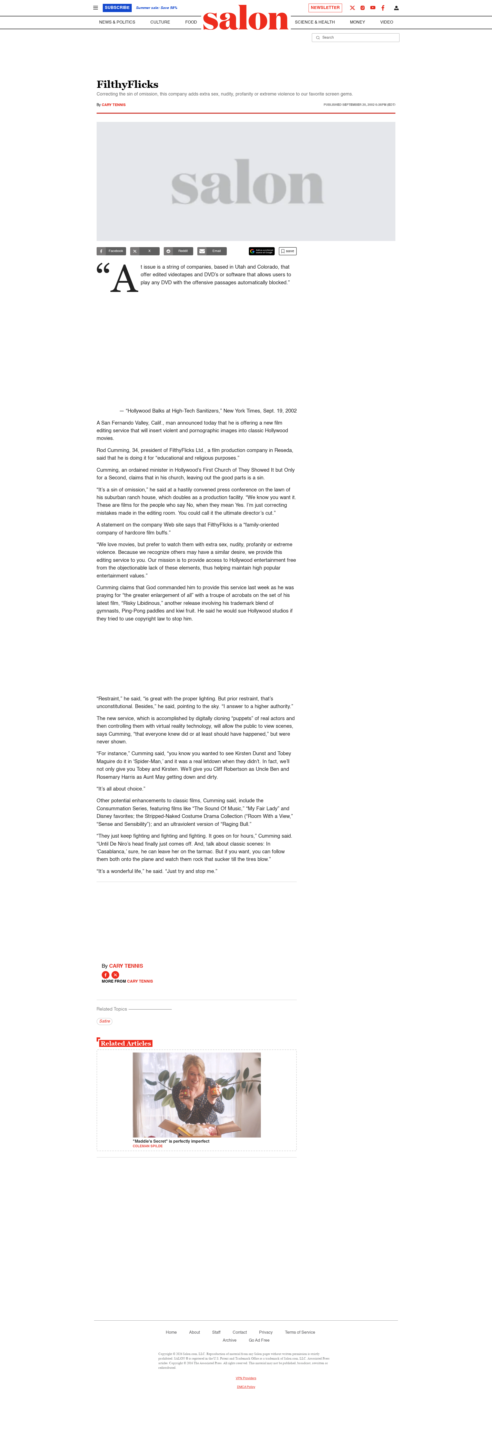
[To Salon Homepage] (246, 17)
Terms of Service (300, 1333)
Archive (230, 1341)
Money (357, 22)
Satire (104, 1021)
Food (191, 22)
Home (171, 1333)
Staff (216, 1333)
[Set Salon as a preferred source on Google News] (262, 251)
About (194, 1333)
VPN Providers (246, 1378)
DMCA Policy (246, 1387)
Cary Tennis (114, 105)
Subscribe (117, 8)
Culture (160, 22)
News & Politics (117, 22)
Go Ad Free (259, 1341)
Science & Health (315, 22)
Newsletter (325, 8)
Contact (240, 1333)
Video (386, 22)
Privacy (266, 1333)
